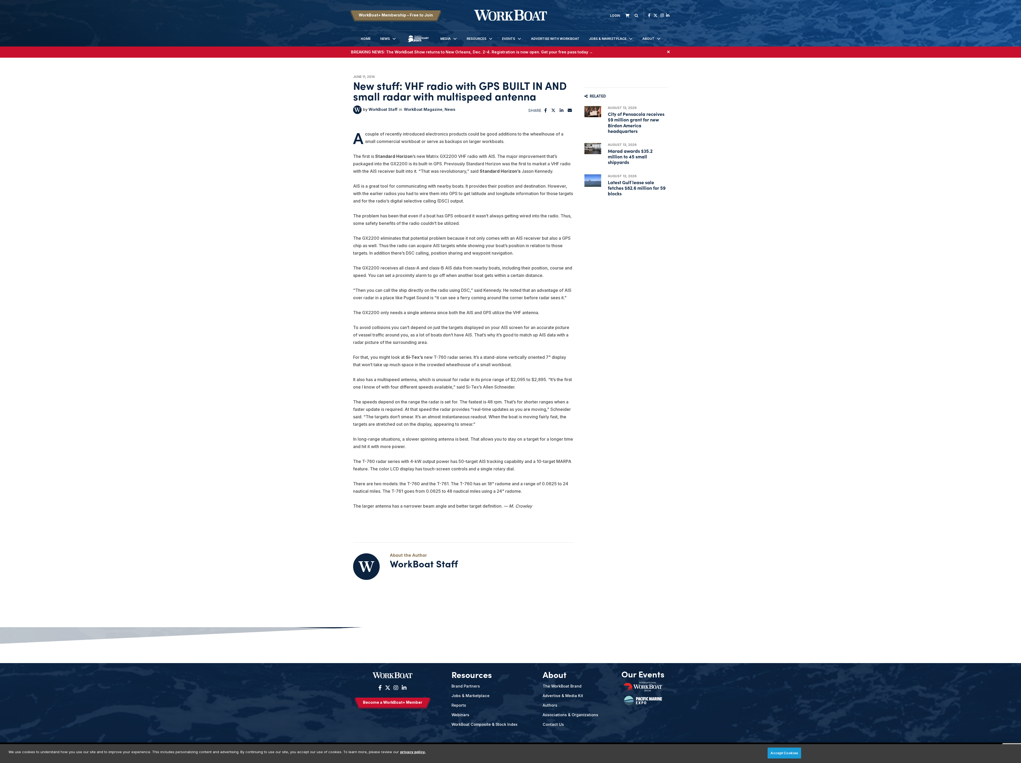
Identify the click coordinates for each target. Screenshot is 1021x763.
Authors (550, 705)
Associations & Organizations (570, 715)
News (385, 39)
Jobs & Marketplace (607, 39)
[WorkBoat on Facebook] (649, 15)
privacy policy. (413, 752)
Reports (458, 705)
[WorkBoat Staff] (357, 110)
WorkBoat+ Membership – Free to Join (396, 15)
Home (366, 39)
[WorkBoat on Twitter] (655, 15)
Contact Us (553, 724)
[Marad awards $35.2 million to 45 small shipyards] (592, 148)
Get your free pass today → (567, 52)
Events (508, 39)
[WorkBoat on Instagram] (662, 15)
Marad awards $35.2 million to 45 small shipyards (630, 156)
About (648, 39)
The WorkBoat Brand (562, 686)
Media (445, 39)
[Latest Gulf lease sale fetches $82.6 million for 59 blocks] (592, 180)
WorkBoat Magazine (423, 109)
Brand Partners (465, 686)
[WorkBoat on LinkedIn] (667, 15)
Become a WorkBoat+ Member (392, 702)
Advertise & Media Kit (563, 695)
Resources (476, 39)
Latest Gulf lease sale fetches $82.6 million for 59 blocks (637, 188)
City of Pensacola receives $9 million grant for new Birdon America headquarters (636, 122)
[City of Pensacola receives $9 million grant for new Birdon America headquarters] (592, 111)
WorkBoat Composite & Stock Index (484, 724)
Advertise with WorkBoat (555, 39)
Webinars (460, 715)
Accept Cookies (784, 753)
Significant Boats (418, 43)
